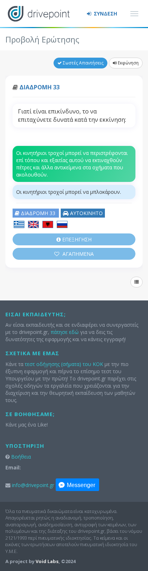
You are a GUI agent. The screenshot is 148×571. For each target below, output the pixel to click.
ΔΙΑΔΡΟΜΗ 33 (39, 87)
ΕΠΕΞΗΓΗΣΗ (76, 239)
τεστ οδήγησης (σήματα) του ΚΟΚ (64, 364)
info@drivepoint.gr (33, 485)
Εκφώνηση (128, 63)
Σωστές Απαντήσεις (82, 63)
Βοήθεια (21, 456)
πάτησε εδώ (65, 332)
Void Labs (47, 561)
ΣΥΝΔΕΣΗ (104, 13)
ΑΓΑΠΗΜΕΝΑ (77, 253)
